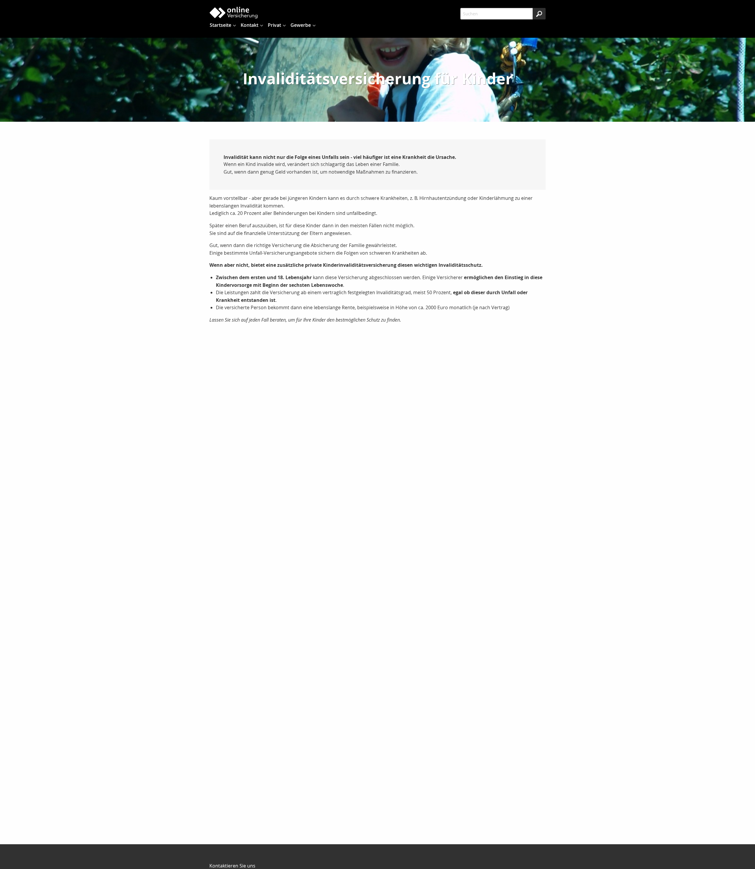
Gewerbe (300, 25)
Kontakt (249, 25)
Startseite (220, 25)
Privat (274, 25)
